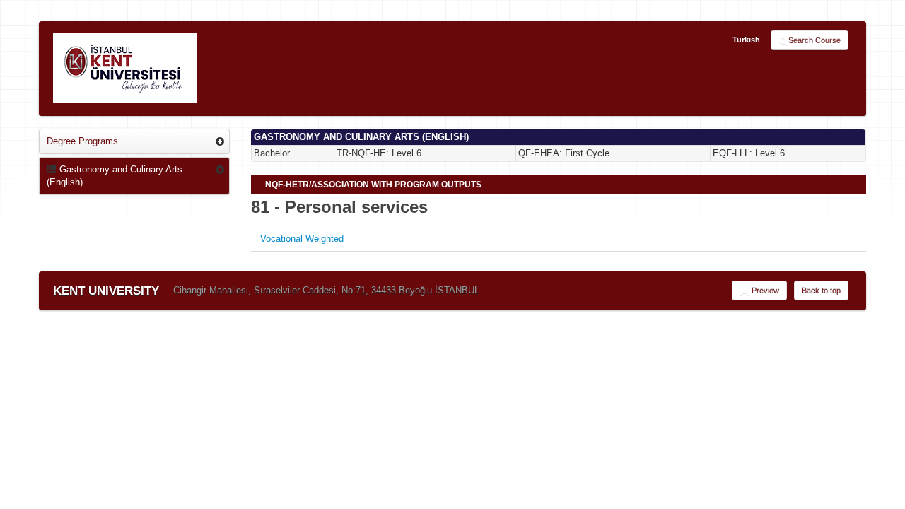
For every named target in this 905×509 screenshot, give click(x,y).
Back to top (821, 290)
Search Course (814, 40)
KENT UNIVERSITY (106, 291)
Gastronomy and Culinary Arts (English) (114, 175)
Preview (764, 290)
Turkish (746, 39)
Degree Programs (82, 141)
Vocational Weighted (302, 238)
